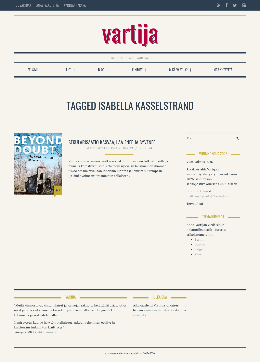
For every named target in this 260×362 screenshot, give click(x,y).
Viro (198, 254)
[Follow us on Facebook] (226, 5)
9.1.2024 (146, 148)
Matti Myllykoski (101, 148)
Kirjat (128, 148)
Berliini (200, 239)
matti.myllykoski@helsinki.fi (207, 196)
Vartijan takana (75, 5)
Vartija (130, 32)
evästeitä (139, 315)
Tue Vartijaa (22, 5)
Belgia (199, 249)
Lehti (68, 69)
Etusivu (33, 69)
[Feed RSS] (218, 5)
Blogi (101, 69)
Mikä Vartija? (178, 69)
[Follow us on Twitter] (234, 5)
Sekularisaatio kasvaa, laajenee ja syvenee (111, 142)
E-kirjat (137, 69)
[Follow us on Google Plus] (243, 5)
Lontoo (200, 244)
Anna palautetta (47, 5)
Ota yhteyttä (223, 69)
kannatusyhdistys (156, 310)
